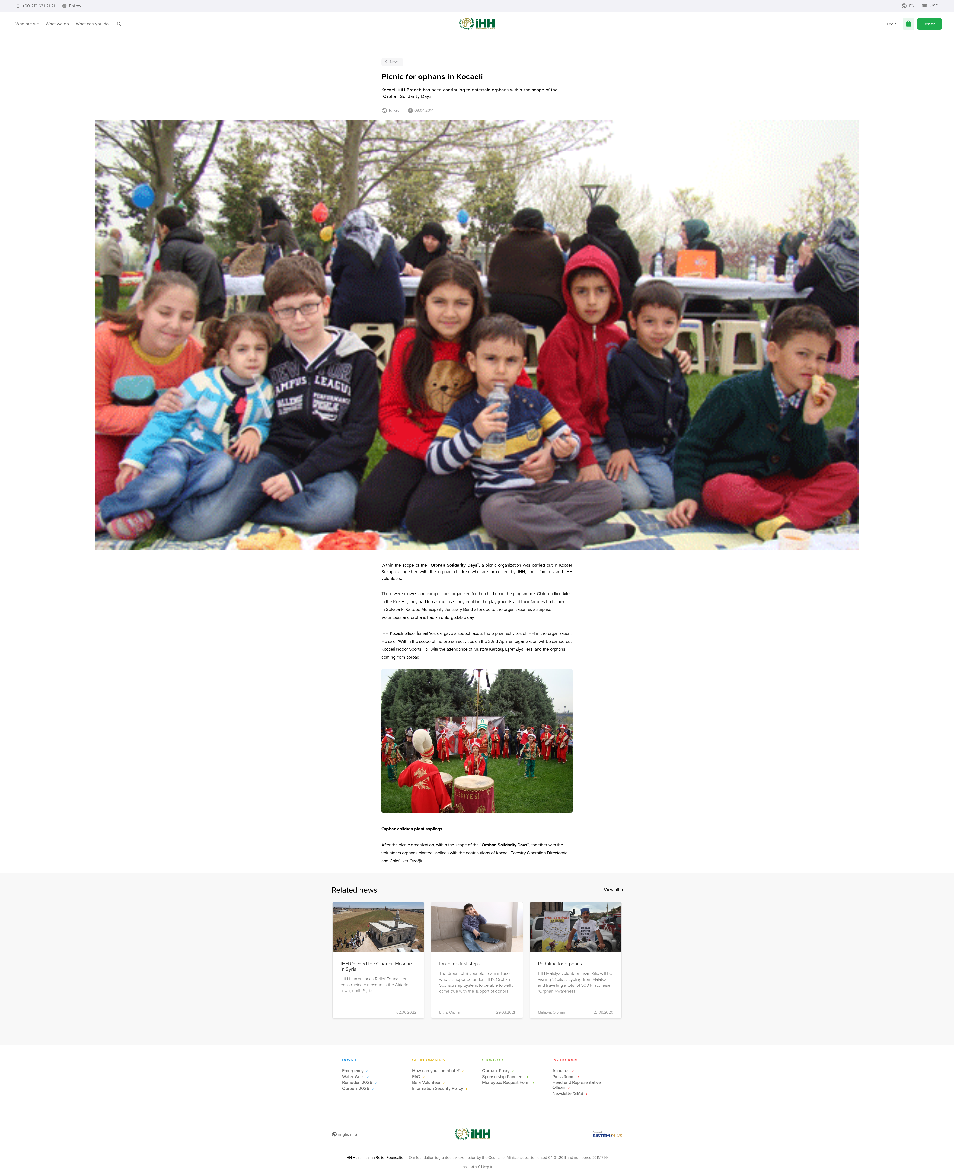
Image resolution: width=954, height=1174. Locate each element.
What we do (57, 24)
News (394, 61)
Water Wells (353, 1076)
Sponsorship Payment (503, 1076)
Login (892, 24)
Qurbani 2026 (355, 1088)
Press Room (563, 1076)
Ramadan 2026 (357, 1082)
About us (560, 1070)
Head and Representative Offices (576, 1085)
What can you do (92, 24)
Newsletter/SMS (567, 1093)
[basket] (908, 24)
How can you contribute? (435, 1070)
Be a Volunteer (426, 1082)
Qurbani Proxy (495, 1070)
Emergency (352, 1070)
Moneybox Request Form (506, 1082)
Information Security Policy (437, 1088)
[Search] (119, 24)
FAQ (416, 1076)
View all (611, 889)
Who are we (27, 24)
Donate (929, 24)
